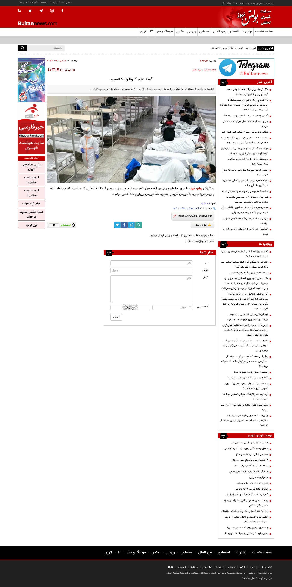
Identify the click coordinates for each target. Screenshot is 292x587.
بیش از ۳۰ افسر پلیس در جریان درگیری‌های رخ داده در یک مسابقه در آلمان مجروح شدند (244, 140)
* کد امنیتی (202, 307)
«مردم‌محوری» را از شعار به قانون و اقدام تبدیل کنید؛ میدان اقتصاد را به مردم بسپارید (244, 210)
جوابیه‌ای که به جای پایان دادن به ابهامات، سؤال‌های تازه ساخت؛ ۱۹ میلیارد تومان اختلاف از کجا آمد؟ (244, 420)
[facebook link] (124, 225)
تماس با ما (66, 2)
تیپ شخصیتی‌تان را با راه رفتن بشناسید (248, 273)
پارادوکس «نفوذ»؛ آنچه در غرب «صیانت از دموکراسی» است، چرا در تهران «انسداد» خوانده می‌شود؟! (244, 361)
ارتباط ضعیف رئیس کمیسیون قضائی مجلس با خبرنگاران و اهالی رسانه (245, 183)
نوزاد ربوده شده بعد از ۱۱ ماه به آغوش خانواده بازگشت (245, 220)
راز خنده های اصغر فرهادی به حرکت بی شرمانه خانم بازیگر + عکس (244, 503)
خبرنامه (33, 2)
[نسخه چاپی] (49, 69)
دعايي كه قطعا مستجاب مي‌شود (252, 483)
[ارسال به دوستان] (53, 69)
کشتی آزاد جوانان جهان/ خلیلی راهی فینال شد (245, 132)
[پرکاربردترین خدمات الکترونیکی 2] (31, 80)
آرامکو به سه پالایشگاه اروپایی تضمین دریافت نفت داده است (245, 396)
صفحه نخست (264, 31)
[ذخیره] (57, 69)
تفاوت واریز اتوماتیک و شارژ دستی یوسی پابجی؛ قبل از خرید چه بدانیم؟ (244, 253)
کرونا (175, 208)
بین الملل (196, 70)
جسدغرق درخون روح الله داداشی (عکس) (247, 528)
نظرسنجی (207, 567)
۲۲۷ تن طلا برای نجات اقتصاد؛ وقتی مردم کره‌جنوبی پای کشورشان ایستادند (247, 91)
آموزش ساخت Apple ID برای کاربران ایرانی (247, 495)
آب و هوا (23, 2)
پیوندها (44, 2)
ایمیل (205, 270)
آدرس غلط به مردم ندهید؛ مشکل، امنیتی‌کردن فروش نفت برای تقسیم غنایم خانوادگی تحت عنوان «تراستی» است (245, 330)
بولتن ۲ (247, 31)
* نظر (205, 277)
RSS (170, 567)
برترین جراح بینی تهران (31, 167)
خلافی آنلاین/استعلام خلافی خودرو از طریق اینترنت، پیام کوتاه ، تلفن (246, 519)
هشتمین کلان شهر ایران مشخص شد (249, 443)
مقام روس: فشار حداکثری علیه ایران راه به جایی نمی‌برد (244, 407)
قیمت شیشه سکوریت (31, 180)
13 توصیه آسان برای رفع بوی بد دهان (250, 460)
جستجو (231, 567)
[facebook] (62, 11)
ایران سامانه (249, 578)
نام (206, 262)
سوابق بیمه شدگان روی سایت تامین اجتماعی (246, 448)
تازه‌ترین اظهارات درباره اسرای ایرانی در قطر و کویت (245, 231)
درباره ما (54, 2)
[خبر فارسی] (31, 128)
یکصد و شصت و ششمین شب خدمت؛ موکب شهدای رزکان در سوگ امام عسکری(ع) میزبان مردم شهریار (245, 346)
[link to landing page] (253, 17)
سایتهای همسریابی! (258, 477)
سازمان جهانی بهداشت (190, 208)
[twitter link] (117, 225)
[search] (22, 48)
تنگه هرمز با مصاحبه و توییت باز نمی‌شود (248, 378)
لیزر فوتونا (31, 225)
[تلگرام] (246, 67)
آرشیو (242, 567)
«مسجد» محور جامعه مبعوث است (251, 372)
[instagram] (51, 11)
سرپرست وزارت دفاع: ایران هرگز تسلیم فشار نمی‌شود (245, 123)
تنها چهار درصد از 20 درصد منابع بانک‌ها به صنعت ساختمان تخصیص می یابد (247, 199)
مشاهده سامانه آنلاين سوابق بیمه (251, 466)
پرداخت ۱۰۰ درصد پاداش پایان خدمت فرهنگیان (244, 511)
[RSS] (21, 11)
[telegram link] (131, 225)
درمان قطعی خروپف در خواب (31, 214)
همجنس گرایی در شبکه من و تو (252, 454)
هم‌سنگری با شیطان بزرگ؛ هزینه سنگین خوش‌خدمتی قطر (248, 161)
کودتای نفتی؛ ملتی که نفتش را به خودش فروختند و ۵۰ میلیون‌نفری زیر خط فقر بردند (247, 317)
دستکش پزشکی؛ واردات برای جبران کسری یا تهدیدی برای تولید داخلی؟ (246, 386)
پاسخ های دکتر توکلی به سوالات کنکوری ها (246, 533)
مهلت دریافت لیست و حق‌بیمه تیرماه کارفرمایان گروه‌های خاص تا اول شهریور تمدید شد (244, 151)
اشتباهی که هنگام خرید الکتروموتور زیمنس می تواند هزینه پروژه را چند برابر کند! (244, 264)
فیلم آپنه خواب (31, 204)
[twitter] (30, 11)
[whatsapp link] (138, 225)
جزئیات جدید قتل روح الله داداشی (251, 489)
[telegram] (41, 11)
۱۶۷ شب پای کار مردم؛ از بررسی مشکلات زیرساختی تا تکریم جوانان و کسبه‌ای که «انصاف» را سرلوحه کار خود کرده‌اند (244, 105)
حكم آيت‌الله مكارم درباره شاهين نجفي (248, 472)
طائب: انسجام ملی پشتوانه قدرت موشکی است (245, 191)
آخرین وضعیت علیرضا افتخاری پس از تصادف (233, 48)
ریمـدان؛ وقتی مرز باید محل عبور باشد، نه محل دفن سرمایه (245, 172)
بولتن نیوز (196, 188)
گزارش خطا (201, 225)
